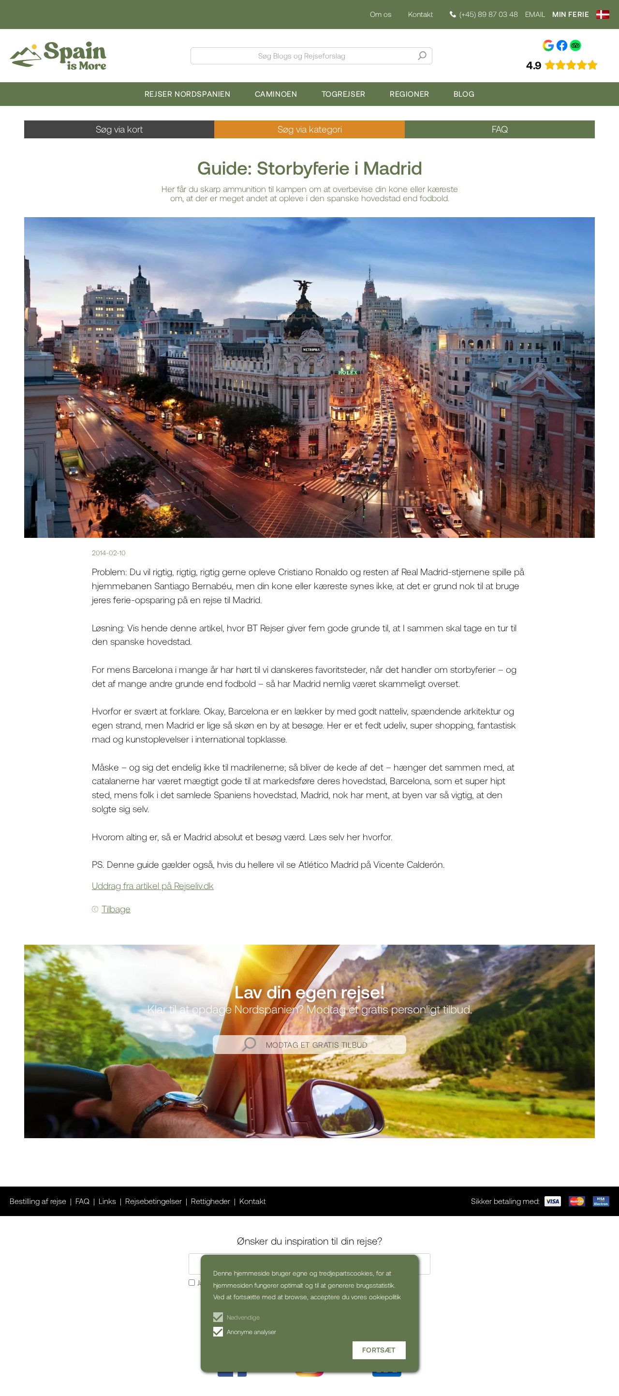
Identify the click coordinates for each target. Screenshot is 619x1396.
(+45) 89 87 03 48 (488, 14)
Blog (464, 93)
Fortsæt (379, 1350)
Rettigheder (210, 1200)
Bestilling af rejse (38, 1200)
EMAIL (535, 14)
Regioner (409, 93)
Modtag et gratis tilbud (317, 1044)
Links (107, 1200)
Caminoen (276, 93)
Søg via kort (119, 128)
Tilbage (116, 908)
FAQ (500, 128)
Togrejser (344, 93)
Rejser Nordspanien (188, 93)
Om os (380, 14)
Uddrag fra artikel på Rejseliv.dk (153, 885)
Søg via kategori (310, 128)
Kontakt (420, 14)
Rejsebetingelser (153, 1200)
